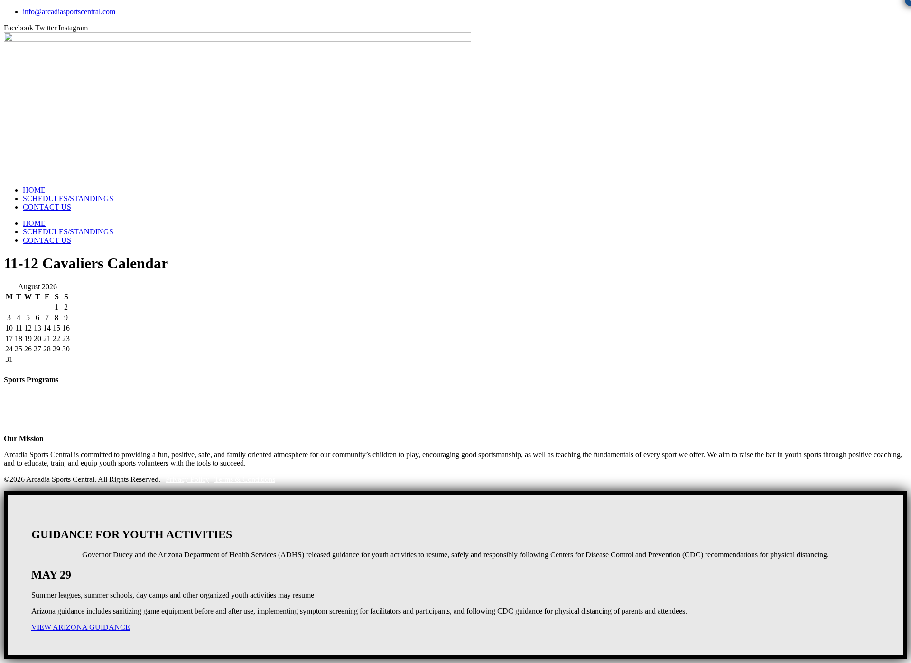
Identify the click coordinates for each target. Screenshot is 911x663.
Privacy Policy (187, 479)
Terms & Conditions (244, 479)
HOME (34, 190)
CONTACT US (47, 207)
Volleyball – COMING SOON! (51, 422)
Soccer (14, 414)
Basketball (19, 405)
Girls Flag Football (32, 397)
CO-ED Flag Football (36, 388)
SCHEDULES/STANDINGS (68, 198)
